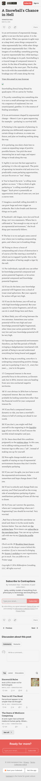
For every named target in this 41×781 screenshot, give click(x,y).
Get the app (31, 770)
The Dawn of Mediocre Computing (13, 714)
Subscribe (27, 3)
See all (6, 732)
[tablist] (12, 644)
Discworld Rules (10, 679)
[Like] (4, 27)
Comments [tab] (7, 644)
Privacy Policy (20, 611)
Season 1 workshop (12, 553)
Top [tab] (4, 673)
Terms (32, 762)
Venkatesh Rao (7, 19)
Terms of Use (31, 606)
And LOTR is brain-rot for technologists (12, 683)
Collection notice (20, 764)
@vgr (10, 559)
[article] (20, 685)
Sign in (36, 3)
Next (33, 628)
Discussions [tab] (19, 673)
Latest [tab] (10, 673)
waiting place (22, 442)
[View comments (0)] (9, 27)
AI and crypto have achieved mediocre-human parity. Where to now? (14, 720)
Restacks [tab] (17, 644)
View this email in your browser (15, 79)
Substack (9, 776)
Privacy (26, 762)
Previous (9, 628)
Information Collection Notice (25, 609)
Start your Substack (14, 770)
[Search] (37, 673)
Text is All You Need (12, 696)
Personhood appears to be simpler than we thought (12, 700)
